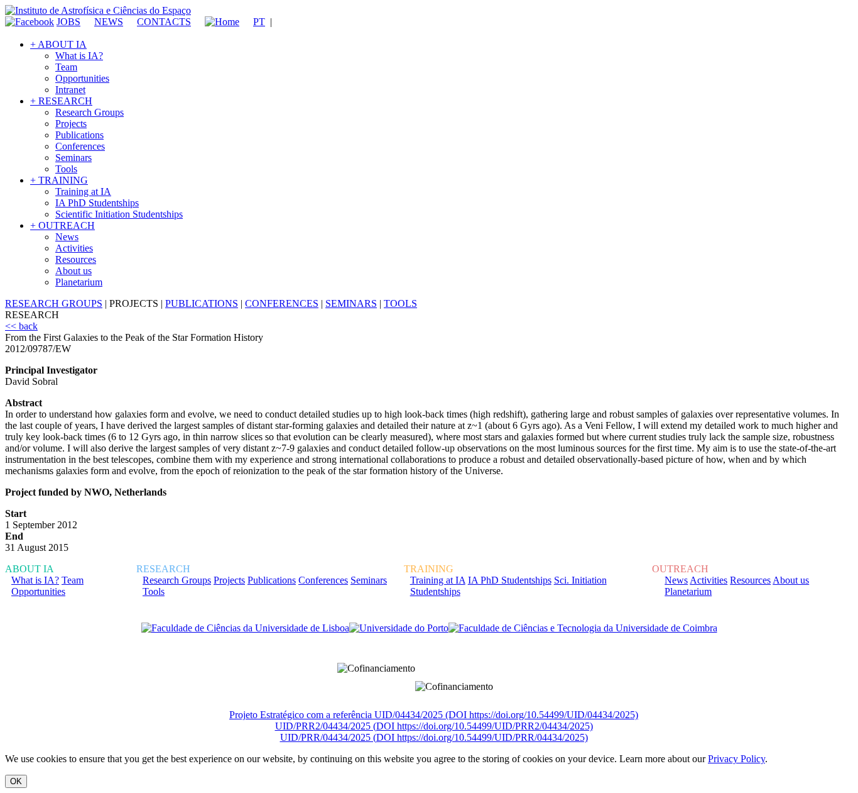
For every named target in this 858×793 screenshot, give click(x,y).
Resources (75, 259)
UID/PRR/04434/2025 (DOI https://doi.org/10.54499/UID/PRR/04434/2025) (434, 737)
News (67, 236)
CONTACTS (164, 21)
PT (259, 21)
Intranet (70, 89)
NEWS (108, 21)
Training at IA (83, 191)
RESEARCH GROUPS (53, 303)
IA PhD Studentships (97, 202)
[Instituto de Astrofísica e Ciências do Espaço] (98, 10)
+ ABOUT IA (58, 44)
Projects (71, 123)
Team (66, 67)
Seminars (73, 157)
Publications (79, 135)
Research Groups (89, 112)
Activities (74, 248)
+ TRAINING (59, 180)
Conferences (80, 146)
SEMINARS (351, 303)
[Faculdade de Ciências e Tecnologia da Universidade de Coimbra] (582, 628)
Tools (66, 169)
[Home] (216, 21)
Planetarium (78, 282)
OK (16, 781)
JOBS (68, 21)
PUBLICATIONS (201, 303)
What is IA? (79, 55)
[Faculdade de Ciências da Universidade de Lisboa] (245, 628)
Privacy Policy (736, 758)
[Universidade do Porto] (398, 628)
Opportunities (82, 78)
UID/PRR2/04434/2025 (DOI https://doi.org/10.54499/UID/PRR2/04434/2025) (434, 726)
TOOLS (400, 303)
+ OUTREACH (62, 225)
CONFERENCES (281, 303)
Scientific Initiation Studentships (119, 214)
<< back (21, 326)
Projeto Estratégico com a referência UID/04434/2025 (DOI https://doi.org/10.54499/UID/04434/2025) (433, 714)
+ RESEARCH (61, 101)
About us (73, 270)
